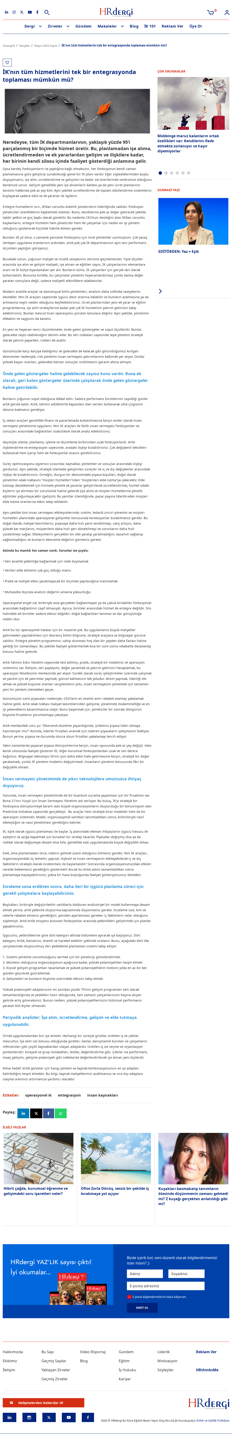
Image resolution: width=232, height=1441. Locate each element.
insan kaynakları (102, 1095)
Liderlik (163, 1351)
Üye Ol (195, 26)
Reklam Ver (173, 26)
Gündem (83, 26)
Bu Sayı (47, 1351)
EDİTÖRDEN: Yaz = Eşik (178, 251)
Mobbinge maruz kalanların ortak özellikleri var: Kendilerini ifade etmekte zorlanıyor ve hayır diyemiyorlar (188, 143)
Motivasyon (167, 1360)
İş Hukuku (127, 1369)
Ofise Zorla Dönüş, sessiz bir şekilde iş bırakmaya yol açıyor (115, 1191)
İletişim (9, 1369)
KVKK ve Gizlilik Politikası (212, 1420)
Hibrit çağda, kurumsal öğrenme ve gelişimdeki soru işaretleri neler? (36, 1191)
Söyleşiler (165, 1369)
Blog (134, 26)
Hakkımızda (13, 1351)
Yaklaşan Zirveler (55, 1369)
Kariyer (125, 1378)
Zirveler (55, 26)
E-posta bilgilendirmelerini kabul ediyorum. (159, 1297)
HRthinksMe (207, 1369)
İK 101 (150, 26)
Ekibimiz (10, 1360)
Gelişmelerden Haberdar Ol (40, 1403)
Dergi (29, 26)
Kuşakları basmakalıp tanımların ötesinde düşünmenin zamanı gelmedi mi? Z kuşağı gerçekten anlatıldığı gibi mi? (193, 1196)
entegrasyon (69, 1095)
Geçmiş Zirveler (54, 1378)
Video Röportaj (93, 1351)
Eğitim (124, 1360)
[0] (210, 12)
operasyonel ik (38, 1095)
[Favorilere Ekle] (7, 62)
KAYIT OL (142, 1308)
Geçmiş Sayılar (53, 1360)
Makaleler (107, 26)
